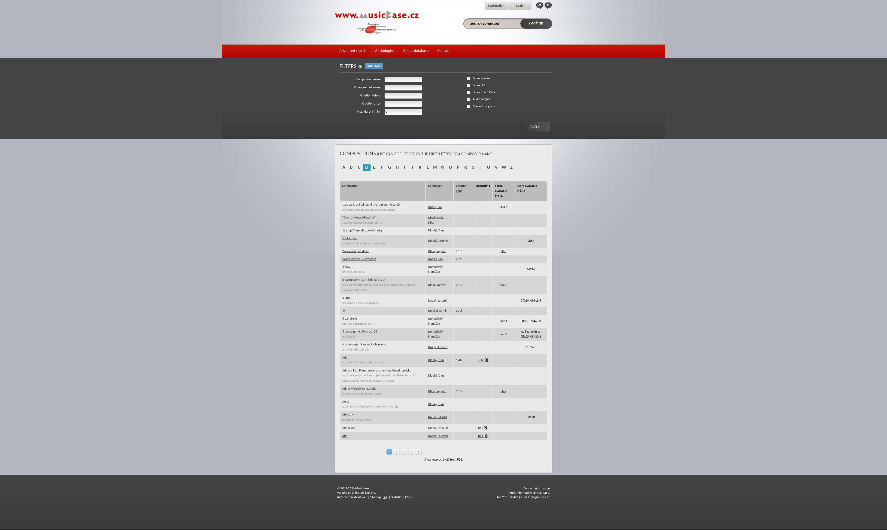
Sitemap (375, 497)
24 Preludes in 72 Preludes (359, 259)
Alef (344, 436)
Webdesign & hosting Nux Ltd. (356, 493)
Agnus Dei (348, 428)
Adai (345, 357)
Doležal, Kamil (437, 311)
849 (481, 428)
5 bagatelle (349, 318)
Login (520, 6)
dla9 (503, 391)
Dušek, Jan (435, 207)
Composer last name (367, 87)
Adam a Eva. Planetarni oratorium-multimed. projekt (376, 370)
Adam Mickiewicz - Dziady (359, 389)
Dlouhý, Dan (436, 230)
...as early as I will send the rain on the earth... (372, 205)
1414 (480, 360)
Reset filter (374, 66)
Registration (496, 6)
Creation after (371, 103)
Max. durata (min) (368, 112)
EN (548, 5)
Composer (435, 186)
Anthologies (384, 51)
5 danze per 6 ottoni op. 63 (359, 331)
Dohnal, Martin (438, 428)
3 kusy (346, 267)
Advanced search (352, 51)
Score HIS (479, 85)
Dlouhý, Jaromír (438, 241)
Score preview (482, 78)
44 (344, 311)
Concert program (484, 106)
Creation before (370, 95)
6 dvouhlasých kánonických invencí (364, 344)
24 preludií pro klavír (355, 251)
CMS (408, 497)
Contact (443, 51)
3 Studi (346, 298)
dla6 (503, 251)
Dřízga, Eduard (437, 347)
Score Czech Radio (484, 92)
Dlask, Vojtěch (437, 251)
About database (415, 51)
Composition (350, 186)
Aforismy (348, 414)
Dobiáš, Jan (435, 259)
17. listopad (349, 238)
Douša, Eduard (437, 417)
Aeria (345, 402)
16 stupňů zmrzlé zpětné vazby (362, 230)
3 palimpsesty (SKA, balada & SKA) (364, 280)
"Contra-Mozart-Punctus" (359, 217)
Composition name (368, 79)
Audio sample (481, 99)
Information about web (352, 497)
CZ (540, 5)
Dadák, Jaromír (438, 300)
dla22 (503, 285)
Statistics (396, 497)
